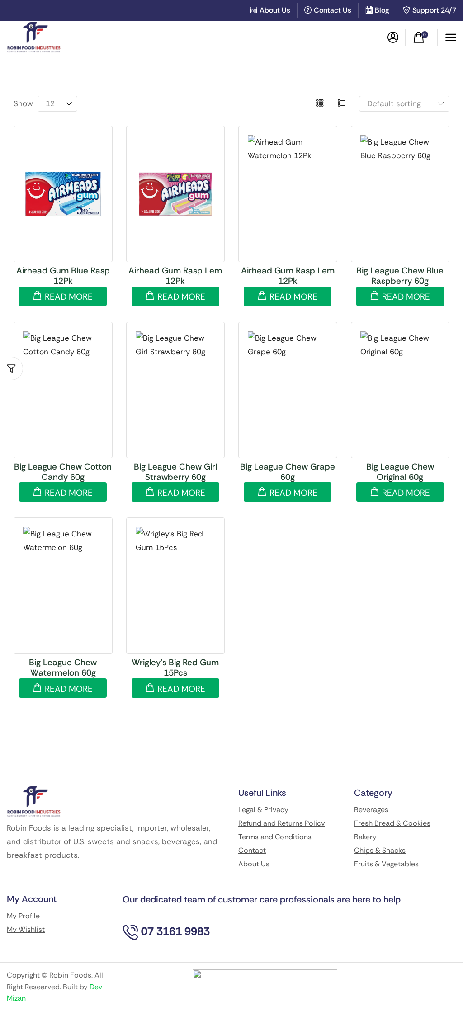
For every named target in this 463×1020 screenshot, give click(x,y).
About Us (275, 10)
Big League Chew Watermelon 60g (63, 667)
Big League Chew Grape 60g (287, 472)
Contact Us (332, 10)
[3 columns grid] (320, 103)
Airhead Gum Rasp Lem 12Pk (175, 276)
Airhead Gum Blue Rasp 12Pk (63, 276)
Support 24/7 (434, 10)
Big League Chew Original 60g (400, 472)
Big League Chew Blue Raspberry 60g (400, 276)
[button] (392, 37)
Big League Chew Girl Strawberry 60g (175, 472)
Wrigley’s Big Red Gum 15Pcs (175, 667)
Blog (382, 10)
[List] (341, 103)
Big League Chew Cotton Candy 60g (63, 472)
